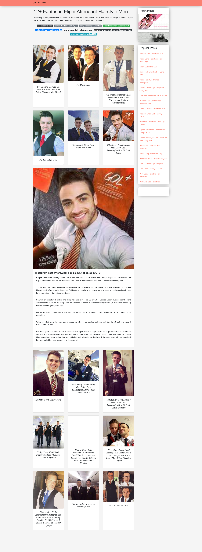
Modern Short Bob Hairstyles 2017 (151, 115)
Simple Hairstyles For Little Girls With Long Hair (153, 139)
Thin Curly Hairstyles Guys (151, 169)
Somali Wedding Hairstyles (151, 164)
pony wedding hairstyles (90, 26)
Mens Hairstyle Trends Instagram (149, 81)
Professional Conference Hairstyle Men (150, 102)
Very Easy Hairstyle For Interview (149, 175)
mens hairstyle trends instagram (78, 30)
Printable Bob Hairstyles (149, 182)
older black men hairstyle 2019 (116, 26)
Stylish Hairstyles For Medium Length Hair (152, 131)
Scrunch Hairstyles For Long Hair (151, 73)
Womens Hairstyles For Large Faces (152, 123)
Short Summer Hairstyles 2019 (152, 109)
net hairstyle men (45, 26)
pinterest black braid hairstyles (48, 30)
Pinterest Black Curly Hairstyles (153, 158)
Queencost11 (39, 2)
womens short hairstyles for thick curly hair (112, 30)
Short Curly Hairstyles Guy (150, 153)
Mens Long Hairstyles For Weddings (150, 60)
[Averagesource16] (153, 37)
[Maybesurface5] (153, 22)
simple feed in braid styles (66, 26)
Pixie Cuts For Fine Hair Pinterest (149, 147)
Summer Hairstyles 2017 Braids (153, 96)
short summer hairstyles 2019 (83, 34)
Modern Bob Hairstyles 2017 (151, 54)
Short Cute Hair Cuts (148, 67)
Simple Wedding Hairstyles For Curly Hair (152, 89)
